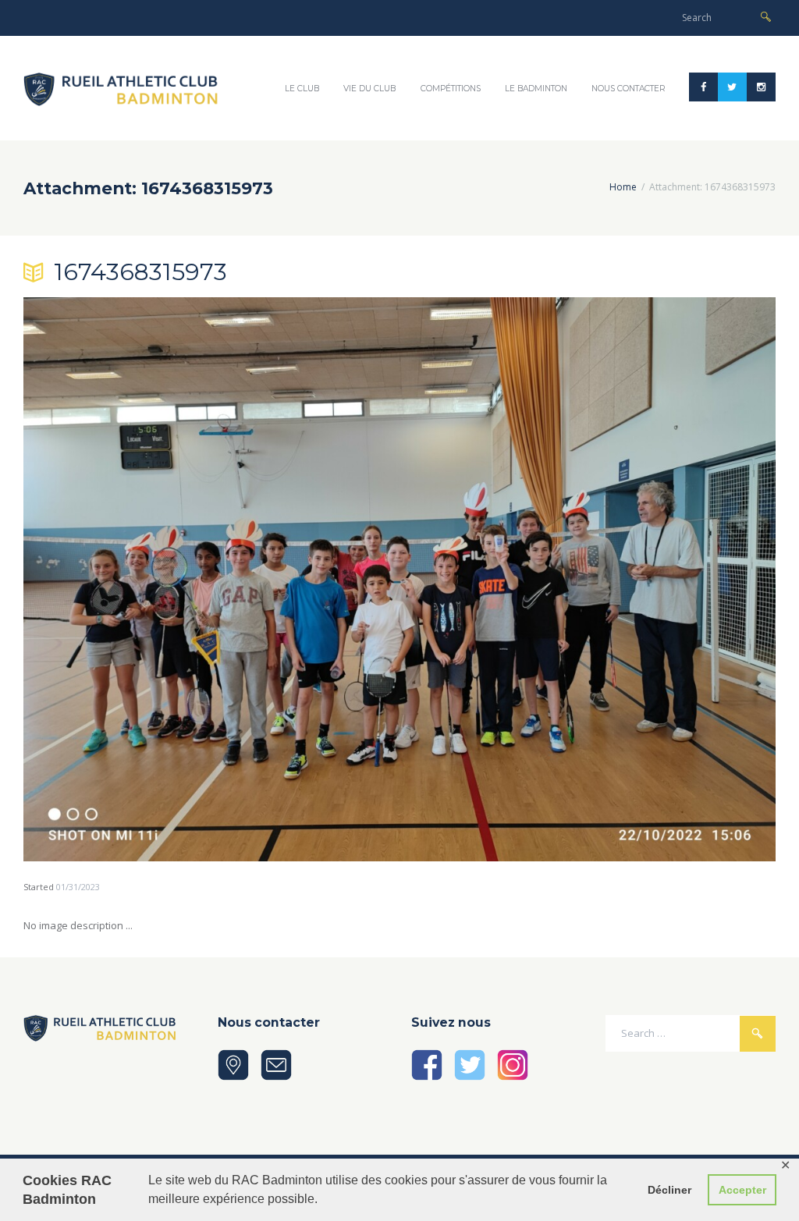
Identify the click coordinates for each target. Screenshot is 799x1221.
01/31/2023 (78, 887)
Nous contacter (628, 88)
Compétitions (451, 88)
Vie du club (369, 88)
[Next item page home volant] (588, 579)
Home (623, 186)
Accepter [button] (742, 1190)
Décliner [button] (669, 1190)
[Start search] (765, 16)
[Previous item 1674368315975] (211, 579)
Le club (302, 88)
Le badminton (536, 88)
